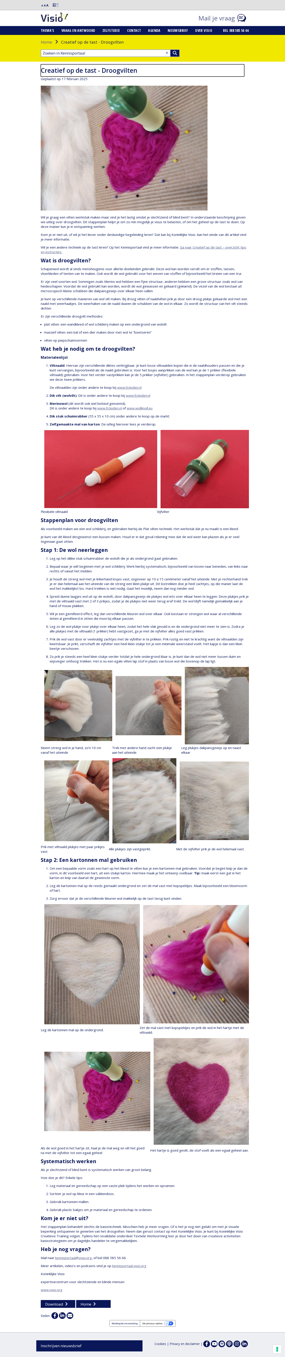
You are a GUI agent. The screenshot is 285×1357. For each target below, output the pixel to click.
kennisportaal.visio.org (129, 1266)
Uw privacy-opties (152, 1323)
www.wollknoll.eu (140, 408)
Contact (134, 30)
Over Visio (203, 30)
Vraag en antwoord (78, 30)
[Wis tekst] (167, 53)
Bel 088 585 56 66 (236, 30)
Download (54, 1304)
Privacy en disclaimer (185, 1344)
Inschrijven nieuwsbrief (61, 1345)
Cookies (160, 1344)
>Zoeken (174, 53)
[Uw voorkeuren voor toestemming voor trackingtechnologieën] (277, 1349)
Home (46, 42)
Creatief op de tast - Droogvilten (89, 70)
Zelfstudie (111, 30)
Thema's (47, 30)
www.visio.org (51, 1290)
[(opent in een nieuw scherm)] (214, 1344)
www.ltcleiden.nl (129, 387)
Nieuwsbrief (178, 30)
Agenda (154, 30)
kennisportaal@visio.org (73, 1258)
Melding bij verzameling (125, 1323)
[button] (54, 5)
